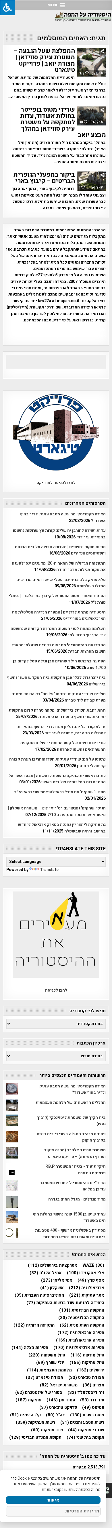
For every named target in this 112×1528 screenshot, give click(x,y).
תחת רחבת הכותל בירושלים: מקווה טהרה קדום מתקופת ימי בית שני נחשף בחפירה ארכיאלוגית (57, 713)
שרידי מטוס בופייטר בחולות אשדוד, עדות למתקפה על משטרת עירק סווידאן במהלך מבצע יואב (63, 122)
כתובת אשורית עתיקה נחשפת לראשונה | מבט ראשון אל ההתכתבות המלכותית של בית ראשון (57, 779)
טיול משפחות (46, 1355)
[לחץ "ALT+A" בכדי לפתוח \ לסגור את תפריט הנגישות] (7, 7)
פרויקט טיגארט (58, 1408)
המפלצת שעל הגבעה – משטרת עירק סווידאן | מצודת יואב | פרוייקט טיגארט (44, 60)
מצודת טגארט (86, 1378)
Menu (53, 5)
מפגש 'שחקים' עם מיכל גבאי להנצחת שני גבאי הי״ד (60, 792)
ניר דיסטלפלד (85, 1393)
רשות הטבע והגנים (82, 1423)
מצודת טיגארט (44, 1378)
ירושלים (90, 1370)
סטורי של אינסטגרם (38, 1393)
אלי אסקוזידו (85, 1273)
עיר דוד (92, 1400)
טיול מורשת (87, 1355)
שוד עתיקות (47, 1430)
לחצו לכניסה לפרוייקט (56, 483)
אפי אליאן (56, 1280)
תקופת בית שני (85, 1437)
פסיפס (93, 1408)
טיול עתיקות (86, 1363)
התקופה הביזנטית (81, 1310)
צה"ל (55, 1415)
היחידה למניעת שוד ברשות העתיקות (65, 1303)
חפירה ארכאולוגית (80, 1333)
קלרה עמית (25, 1415)
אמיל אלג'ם (46, 1273)
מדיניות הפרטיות (82, 1511)
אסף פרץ (91, 1280)
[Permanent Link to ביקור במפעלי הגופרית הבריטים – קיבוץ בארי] (91, 181)
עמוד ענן (61, 1400)
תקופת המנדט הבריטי (35, 1437)
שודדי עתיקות (86, 1430)
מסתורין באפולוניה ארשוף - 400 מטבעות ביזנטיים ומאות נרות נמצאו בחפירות (70, 1233)
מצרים (93, 1385)
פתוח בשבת (87, 1415)
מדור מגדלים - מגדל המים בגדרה (77, 1199)
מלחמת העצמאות (49, 1370)
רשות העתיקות (35, 1423)
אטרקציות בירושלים (52, 1265)
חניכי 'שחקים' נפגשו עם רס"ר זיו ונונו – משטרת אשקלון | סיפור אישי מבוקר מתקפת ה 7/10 (57, 811)
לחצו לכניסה (56, 990)
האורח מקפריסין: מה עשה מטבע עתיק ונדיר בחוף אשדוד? (72, 1089)
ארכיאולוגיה (86, 1288)
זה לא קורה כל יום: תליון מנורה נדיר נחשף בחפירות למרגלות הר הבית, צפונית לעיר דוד (62, 730)
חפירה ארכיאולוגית (80, 1340)
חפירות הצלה (29, 1348)
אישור (53, 1500)
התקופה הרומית (34, 1325)
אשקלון (52, 1288)
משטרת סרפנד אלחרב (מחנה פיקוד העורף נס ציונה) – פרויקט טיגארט (75, 1153)
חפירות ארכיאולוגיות (78, 1348)
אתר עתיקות (86, 1295)
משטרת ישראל (59, 1385)
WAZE (93, 1265)
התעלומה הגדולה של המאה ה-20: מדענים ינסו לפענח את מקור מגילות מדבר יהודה (59, 566)
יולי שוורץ (50, 1363)
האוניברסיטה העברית (39, 1295)
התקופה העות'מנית (82, 1325)
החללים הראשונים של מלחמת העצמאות (71, 1103)
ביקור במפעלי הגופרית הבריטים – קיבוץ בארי (44, 178)
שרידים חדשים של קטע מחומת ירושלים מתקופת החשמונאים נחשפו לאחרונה (63, 746)
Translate (49, 870)
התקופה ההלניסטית (81, 1318)
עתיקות (28, 1400)
